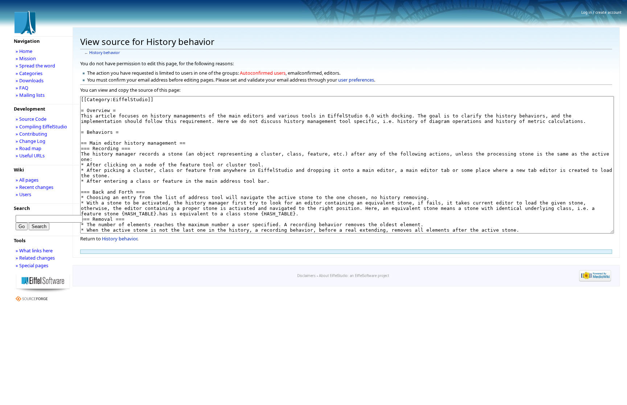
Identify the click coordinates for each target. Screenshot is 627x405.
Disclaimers (306, 275)
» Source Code (31, 119)
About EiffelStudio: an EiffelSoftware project (354, 275)
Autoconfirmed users (263, 73)
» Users (23, 194)
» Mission (26, 58)
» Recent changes (34, 187)
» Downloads (30, 80)
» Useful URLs (30, 155)
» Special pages (32, 265)
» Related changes (35, 258)
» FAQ (22, 87)
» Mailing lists (30, 95)
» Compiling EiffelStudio (41, 126)
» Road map (28, 148)
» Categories (29, 73)
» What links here (34, 250)
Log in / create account (601, 12)
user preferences (356, 80)
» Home (24, 51)
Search (22, 208)
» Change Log (30, 141)
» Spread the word (35, 65)
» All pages (27, 180)
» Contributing (31, 134)
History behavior (104, 52)
